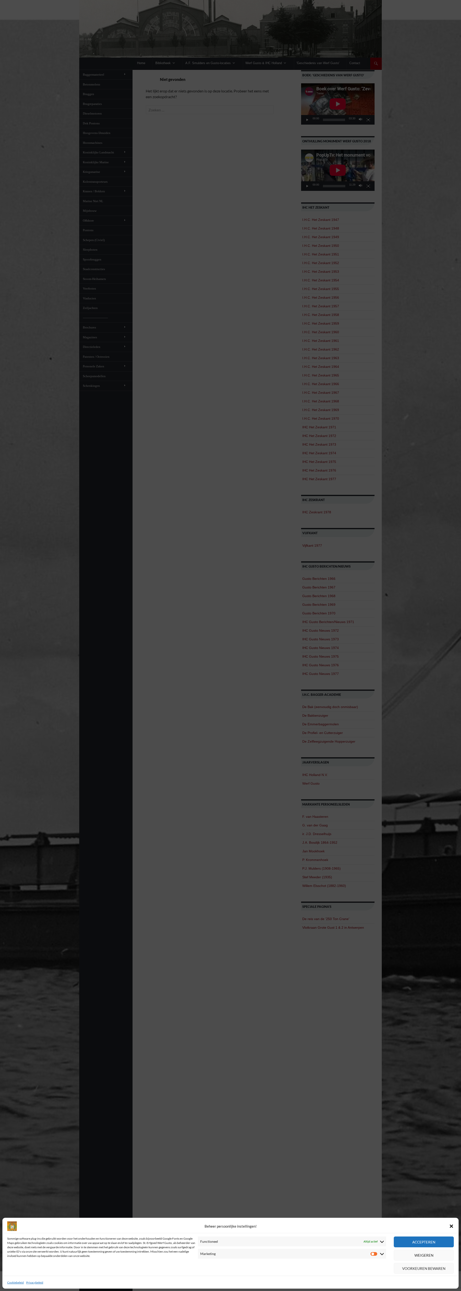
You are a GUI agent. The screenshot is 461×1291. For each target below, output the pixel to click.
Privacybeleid (34, 1282)
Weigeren (423, 1255)
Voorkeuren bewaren (423, 1268)
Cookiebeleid (15, 1282)
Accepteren (423, 1242)
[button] (451, 1226)
